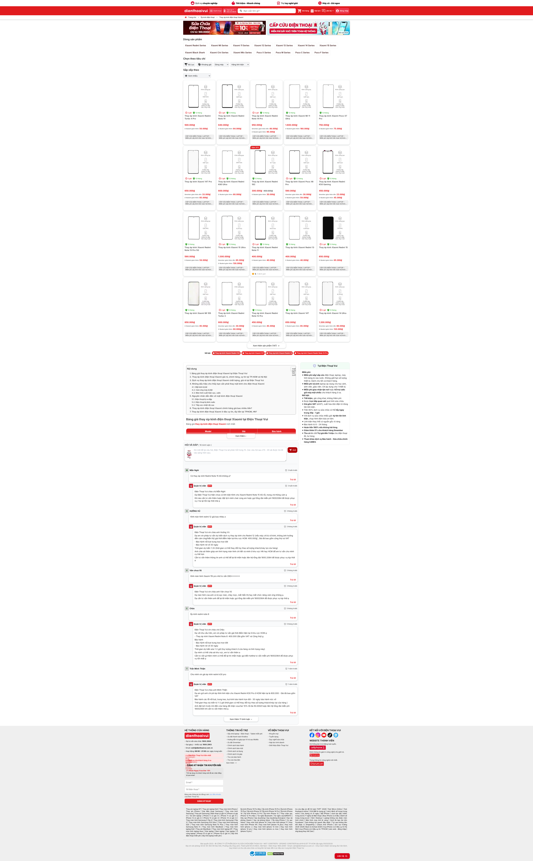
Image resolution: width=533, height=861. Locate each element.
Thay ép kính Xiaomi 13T (254, 353)
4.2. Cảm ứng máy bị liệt (202, 390)
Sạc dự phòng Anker (262, 820)
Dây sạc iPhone (247, 818)
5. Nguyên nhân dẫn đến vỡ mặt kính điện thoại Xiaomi (216, 396)
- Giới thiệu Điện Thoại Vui (278, 745)
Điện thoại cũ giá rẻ (218, 813)
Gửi (294, 450)
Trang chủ (192, 17)
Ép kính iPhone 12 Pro (253, 813)
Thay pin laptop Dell (210, 809)
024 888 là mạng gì (317, 811)
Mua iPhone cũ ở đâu (331, 816)
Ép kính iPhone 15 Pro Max (251, 809)
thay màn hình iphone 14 (256, 822)
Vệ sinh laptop (195, 816)
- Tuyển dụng (273, 737)
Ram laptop (219, 831)
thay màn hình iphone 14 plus (271, 825)
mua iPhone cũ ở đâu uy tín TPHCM (313, 829)
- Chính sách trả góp (234, 754)
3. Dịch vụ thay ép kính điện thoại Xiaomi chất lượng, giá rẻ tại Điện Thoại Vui (227, 380)
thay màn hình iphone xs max (266, 829)
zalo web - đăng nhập (337, 829)
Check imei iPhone (325, 825)
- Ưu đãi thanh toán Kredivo (237, 737)
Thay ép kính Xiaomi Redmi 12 (280, 353)
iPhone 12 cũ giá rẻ (194, 818)
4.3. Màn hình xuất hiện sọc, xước (206, 393)
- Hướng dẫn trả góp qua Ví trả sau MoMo (242, 739)
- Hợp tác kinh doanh (276, 742)
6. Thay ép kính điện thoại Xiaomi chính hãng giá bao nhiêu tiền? (221, 408)
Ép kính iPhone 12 (271, 813)
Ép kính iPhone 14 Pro (270, 811)
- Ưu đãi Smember (233, 742)
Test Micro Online (335, 809)
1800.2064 (206, 741)
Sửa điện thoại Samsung (212, 811)
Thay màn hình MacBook (212, 827)
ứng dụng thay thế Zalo (304, 831)
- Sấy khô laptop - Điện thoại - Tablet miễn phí (244, 734)
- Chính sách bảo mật (234, 748)
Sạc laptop (230, 831)
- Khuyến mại (273, 734)
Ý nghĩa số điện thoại (313, 816)
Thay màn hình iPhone (228, 809)
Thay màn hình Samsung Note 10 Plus (207, 825)
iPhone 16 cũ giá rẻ (222, 833)
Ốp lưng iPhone (278, 820)
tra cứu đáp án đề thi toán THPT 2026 (310, 809)
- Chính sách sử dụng (234, 751)
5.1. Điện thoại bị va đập (202, 399)
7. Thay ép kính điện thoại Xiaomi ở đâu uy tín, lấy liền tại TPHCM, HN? (223, 411)
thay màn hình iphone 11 (277, 822)
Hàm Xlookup (316, 818)
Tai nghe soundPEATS (282, 816)
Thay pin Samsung (202, 813)
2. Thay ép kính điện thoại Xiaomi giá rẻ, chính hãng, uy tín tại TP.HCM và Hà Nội (228, 377)
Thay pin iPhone (193, 811)
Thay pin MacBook (203, 829)
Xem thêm (230, 763)
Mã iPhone (325, 813)
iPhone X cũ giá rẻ (211, 816)
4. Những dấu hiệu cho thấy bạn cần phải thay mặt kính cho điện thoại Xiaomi (227, 384)
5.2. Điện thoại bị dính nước (203, 402)
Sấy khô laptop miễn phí (211, 836)
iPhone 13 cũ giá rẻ (211, 818)
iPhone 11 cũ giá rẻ (229, 816)
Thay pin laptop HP (193, 809)
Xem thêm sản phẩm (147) (265, 345)
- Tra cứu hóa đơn (233, 760)
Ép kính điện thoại (208, 17)
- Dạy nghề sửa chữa (276, 739)
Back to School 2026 (314, 827)
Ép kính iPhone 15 (254, 811)
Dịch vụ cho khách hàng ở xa (199, 760)
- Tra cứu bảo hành (233, 757)
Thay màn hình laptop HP (222, 829)
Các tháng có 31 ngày (310, 813)
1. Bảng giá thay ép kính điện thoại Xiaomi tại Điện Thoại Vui (218, 373)
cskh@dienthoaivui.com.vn (202, 748)
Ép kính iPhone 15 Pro (271, 809)
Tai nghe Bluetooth (264, 816)
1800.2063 (207, 744)
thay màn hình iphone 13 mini (266, 827)
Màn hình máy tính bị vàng (317, 820)
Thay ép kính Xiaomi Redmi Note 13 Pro (312, 353)
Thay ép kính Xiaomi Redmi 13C (227, 353)
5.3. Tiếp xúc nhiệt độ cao (203, 405)
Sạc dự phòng (259, 818)
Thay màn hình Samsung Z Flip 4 (199, 820)
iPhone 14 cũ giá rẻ (229, 818)
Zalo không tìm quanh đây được (317, 822)
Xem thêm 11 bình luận (240, 719)
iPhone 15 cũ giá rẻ (205, 833)
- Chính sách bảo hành (235, 745)
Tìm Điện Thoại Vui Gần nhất (199, 755)
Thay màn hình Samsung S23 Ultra (202, 822)
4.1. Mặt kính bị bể (199, 387)
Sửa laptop (209, 831)
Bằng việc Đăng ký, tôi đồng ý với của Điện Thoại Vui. (203, 796)
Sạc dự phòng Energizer (276, 818)
